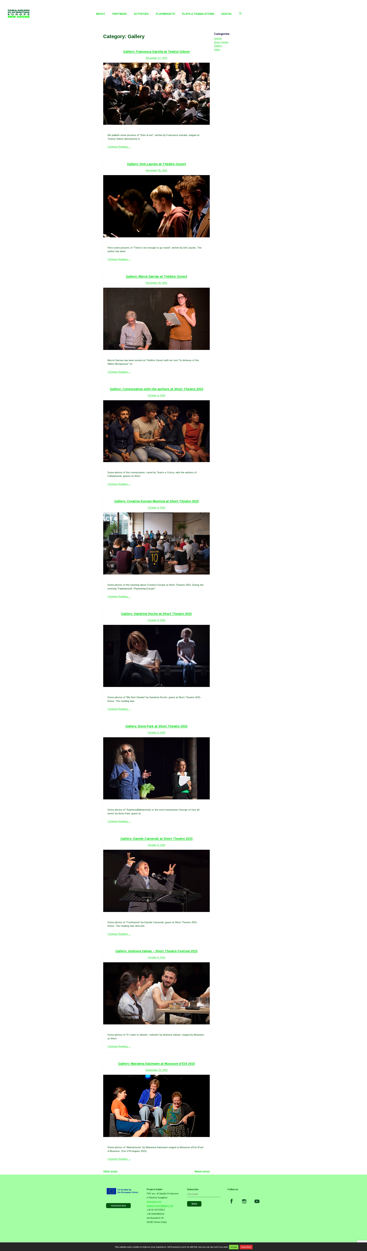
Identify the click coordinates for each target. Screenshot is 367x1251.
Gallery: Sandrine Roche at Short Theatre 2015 (156, 614)
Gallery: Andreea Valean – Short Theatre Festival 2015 (156, 951)
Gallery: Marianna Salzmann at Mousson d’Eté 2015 (156, 1063)
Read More (246, 1247)
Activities (141, 13)
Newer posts (202, 1171)
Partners (119, 13)
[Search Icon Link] (240, 13)
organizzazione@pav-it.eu (160, 1206)
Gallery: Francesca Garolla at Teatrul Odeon (156, 51)
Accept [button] (234, 1247)
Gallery (218, 45)
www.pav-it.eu (154, 1201)
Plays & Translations (198, 13)
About (100, 13)
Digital (226, 13)
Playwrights (165, 13)
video (217, 49)
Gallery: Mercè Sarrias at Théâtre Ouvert (156, 276)
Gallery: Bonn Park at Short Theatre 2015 (156, 726)
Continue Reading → (119, 146)
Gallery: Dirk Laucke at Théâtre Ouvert (156, 164)
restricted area (118, 1205)
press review (221, 42)
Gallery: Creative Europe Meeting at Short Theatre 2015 (156, 501)
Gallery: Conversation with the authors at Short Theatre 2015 (156, 389)
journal (217, 38)
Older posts (110, 1171)
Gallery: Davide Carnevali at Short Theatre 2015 (156, 838)
